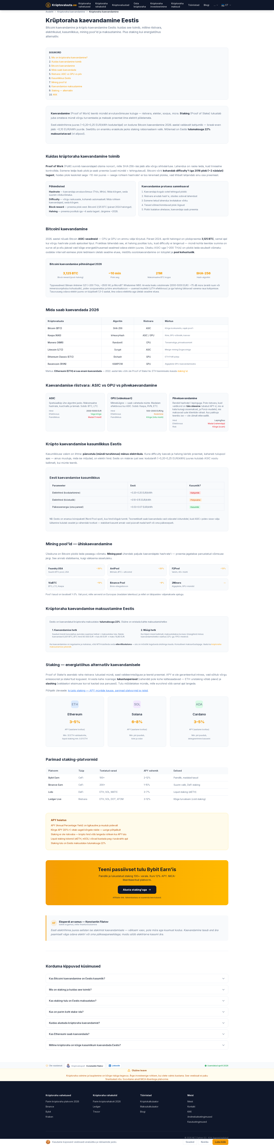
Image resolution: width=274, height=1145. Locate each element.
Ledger (97, 1106)
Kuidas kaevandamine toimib (67, 61)
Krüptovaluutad (120, 5)
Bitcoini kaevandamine (63, 65)
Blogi (206, 5)
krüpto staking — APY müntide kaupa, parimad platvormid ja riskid (108, 690)
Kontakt (191, 1106)
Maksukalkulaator (149, 1106)
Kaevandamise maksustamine (67, 86)
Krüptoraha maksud (177, 5)
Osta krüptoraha (140, 5)
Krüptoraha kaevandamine (71, 11)
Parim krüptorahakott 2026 (107, 1101)
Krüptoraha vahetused (84, 5)
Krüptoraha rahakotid (101, 5)
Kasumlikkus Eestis (61, 78)
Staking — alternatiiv (62, 90)
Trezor (96, 1111)
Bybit (48, 1111)
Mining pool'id (59, 82)
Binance (50, 1106)
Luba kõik (220, 1142)
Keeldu (205, 1142)
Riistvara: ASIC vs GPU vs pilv (67, 74)
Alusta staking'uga (135, 889)
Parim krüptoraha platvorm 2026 (62, 1101)
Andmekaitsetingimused (199, 1116)
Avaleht (49, 11)
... (215, 5)
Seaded (190, 1142)
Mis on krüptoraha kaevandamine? (70, 57)
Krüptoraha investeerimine (158, 5)
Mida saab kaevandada (64, 70)
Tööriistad (193, 5)
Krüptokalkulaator (149, 1101)
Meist (190, 1101)
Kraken (49, 1116)
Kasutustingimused (197, 1121)
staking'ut (182, 371)
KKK (55, 94)
